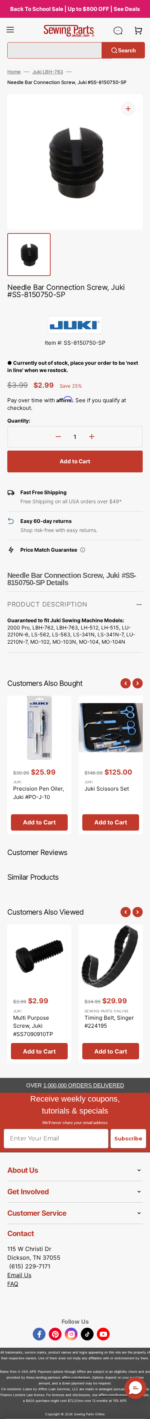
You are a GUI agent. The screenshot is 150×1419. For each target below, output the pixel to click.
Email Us (19, 1275)
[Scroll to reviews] (75, 308)
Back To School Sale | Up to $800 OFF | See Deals (75, 8)
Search (127, 50)
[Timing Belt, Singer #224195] (111, 993)
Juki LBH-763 (47, 72)
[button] (10, 31)
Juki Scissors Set (106, 788)
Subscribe (128, 1138)
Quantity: (18, 420)
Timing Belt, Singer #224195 (109, 1022)
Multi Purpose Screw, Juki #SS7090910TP (33, 1026)
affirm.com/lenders (76, 1377)
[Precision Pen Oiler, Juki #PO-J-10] (39, 765)
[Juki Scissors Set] (111, 765)
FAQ (12, 1283)
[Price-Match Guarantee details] (82, 549)
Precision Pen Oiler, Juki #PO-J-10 (38, 792)
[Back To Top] (139, 1408)
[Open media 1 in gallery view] (128, 108)
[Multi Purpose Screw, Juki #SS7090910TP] (39, 993)
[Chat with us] (118, 31)
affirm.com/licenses (113, 1395)
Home (14, 72)
